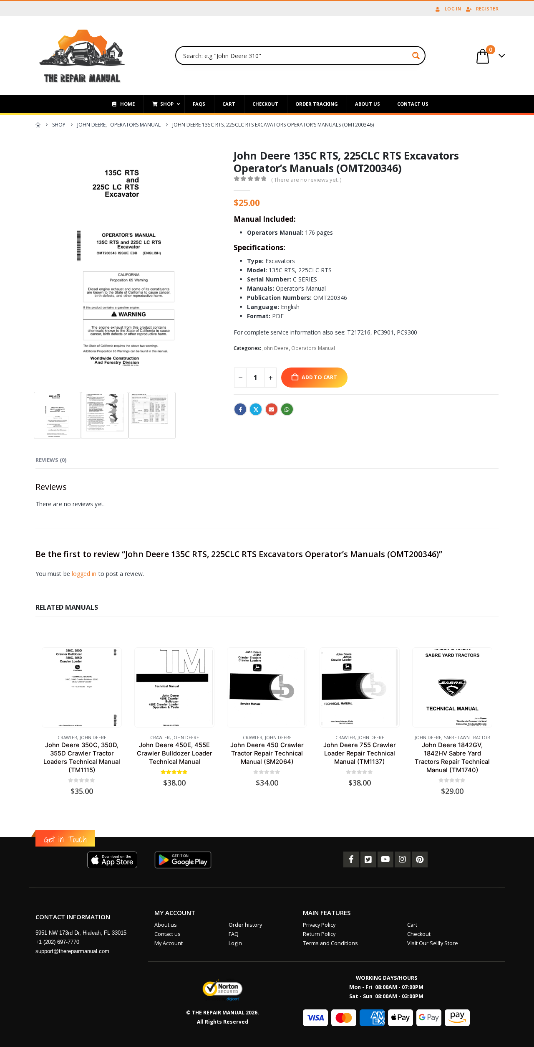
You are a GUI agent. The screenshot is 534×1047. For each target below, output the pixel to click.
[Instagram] (403, 859)
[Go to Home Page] (37, 124)
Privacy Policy (319, 924)
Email (271, 409)
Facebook (240, 409)
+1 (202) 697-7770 (57, 942)
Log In (453, 8)
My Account (168, 943)
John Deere (275, 348)
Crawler (67, 737)
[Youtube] (385, 859)
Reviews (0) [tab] (50, 460)
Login (235, 943)
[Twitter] (368, 859)
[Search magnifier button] (416, 55)
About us (165, 924)
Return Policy (319, 934)
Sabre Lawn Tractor (467, 737)
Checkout (419, 934)
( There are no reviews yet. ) (306, 179)
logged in (84, 574)
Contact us (167, 934)
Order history (245, 924)
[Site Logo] (82, 56)
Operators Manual (313, 348)
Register (487, 8)
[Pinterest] (420, 859)
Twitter (255, 409)
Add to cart (319, 377)
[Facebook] (351, 859)
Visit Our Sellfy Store (432, 943)
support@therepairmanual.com (72, 951)
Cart (412, 924)
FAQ (234, 934)
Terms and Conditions (330, 943)
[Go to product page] (81, 687)
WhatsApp (287, 409)
